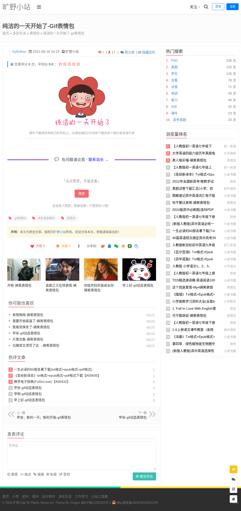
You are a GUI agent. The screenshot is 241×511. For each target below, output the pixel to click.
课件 (174, 113)
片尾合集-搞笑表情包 (25, 339)
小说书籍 (230, 174)
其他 (233, 181)
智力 (174, 100)
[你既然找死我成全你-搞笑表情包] (101, 269)
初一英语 (230, 146)
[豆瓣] (130, 246)
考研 (174, 93)
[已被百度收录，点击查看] (11, 64)
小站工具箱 (99, 496)
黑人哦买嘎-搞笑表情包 (189, 160)
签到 (66, 474)
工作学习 (81, 496)
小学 (15, 496)
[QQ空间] (123, 246)
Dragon (75, 502)
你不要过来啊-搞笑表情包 (191, 202)
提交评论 (146, 476)
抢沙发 (130, 52)
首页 (5, 33)
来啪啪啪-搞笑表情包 (25, 315)
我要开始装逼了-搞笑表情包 (30, 321)
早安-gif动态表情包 (24, 333)
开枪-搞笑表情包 (19, 285)
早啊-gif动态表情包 (26, 394)
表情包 (35, 33)
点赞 (40, 246)
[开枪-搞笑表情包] (24, 269)
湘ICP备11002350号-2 (96, 502)
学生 (174, 74)
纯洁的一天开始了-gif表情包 (63, 33)
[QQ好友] (109, 246)
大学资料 (230, 153)
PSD (174, 60)
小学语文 (230, 266)
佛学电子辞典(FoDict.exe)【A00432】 (40, 381)
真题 (174, 67)
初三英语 (230, 245)
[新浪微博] (103, 246)
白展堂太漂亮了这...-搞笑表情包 (33, 345)
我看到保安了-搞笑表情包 (29, 327)
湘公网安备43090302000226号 (137, 502)
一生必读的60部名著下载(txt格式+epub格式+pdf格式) (51, 369)
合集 (174, 80)
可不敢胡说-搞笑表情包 (189, 315)
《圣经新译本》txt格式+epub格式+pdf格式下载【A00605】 (55, 375)
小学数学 (230, 301)
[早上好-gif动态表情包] (139, 269)
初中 (25, 496)
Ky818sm (19, 51)
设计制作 (48, 496)
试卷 (174, 87)
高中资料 (230, 329)
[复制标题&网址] (136, 246)
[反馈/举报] (79, 246)
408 (174, 106)
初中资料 (230, 188)
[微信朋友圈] (116, 246)
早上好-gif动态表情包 (137, 285)
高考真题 (179, 120)
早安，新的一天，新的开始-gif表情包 (44, 417)
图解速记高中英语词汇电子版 (193, 195)
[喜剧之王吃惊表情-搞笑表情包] (62, 269)
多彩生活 (19, 33)
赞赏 (81, 194)
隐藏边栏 (148, 52)
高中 (35, 496)
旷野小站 (16, 7)
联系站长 (96, 160)
